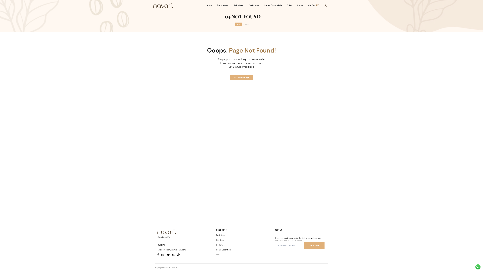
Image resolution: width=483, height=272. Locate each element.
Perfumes (220, 245)
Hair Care (220, 240)
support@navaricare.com (174, 250)
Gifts (218, 254)
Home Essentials (223, 250)
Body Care (220, 235)
